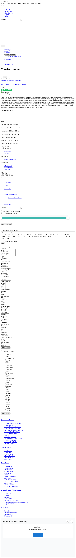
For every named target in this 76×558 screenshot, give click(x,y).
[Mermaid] (5, 327)
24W (29, 236)
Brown (8, 403)
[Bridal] (8, 250)
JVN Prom (7, 478)
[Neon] (3, 286)
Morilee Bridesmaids (10, 512)
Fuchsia (8, 386)
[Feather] (4, 303)
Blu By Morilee (9, 454)
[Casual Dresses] (8, 253)
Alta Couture (8, 451)
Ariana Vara (7, 494)
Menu (2, 46)
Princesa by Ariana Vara (11, 500)
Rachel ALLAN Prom (11, 486)
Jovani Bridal (8, 459)
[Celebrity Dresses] (6, 268)
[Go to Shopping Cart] (1, 5)
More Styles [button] (4, 507)
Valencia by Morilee (10, 437)
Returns (6, 153)
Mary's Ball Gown (9, 456)
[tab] (39, 194)
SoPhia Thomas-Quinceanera (13, 438)
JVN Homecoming (10, 480)
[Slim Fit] (5, 329)
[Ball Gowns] (6, 258)
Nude (8, 399)
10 (28, 234)
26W (34, 236)
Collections (7, 182)
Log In (6, 16)
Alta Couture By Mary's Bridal (13, 423)
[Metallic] (3, 285)
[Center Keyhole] (6, 270)
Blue (7, 371)
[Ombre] (3, 288)
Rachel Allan (8, 499)
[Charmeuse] (4, 299)
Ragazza (6, 435)
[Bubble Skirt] (6, 267)
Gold (7, 401)
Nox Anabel (8, 516)
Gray (7, 406)
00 (9, 234)
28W (39, 236)
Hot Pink (9, 384)
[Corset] (6, 271)
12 (31, 234)
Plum (7, 390)
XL (3, 238)
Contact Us (7, 151)
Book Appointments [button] (10, 194)
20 (46, 234)
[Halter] (5, 318)
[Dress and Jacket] (6, 261)
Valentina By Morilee (10, 442)
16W (8, 236)
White (8, 410)
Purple (8, 375)
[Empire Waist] (5, 326)
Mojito (8, 356)
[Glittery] (3, 283)
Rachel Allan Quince (10, 433)
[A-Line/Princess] (5, 324)
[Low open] (6, 279)
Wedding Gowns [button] (6, 447)
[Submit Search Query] (21, 208)
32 (68, 234)
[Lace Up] (6, 278)
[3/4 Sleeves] (6, 334)
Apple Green (10, 358)
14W (3, 236)
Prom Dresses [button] (5, 463)
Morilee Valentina (9, 443)
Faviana (6, 475)
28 (61, 234)
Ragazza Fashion (9, 504)
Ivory (8, 397)
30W (44, 236)
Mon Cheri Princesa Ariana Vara (13, 430)
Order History (8, 167)
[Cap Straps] (5, 341)
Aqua (8, 364)
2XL (7, 238)
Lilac (7, 377)
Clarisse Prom (8, 468)
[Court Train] (5, 312)
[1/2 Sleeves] (6, 332)
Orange (8, 393)
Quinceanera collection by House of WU (16, 502)
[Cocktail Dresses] (8, 255)
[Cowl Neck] (5, 316)
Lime (7, 362)
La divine (7, 511)
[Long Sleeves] (6, 336)
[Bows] (5, 294)
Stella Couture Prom (10, 476)
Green (8, 360)
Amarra (6, 495)
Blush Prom (7, 473)
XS (59, 236)
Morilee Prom (8, 470)
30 (65, 234)
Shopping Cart (8, 13)
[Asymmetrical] (5, 309)
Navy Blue (9, 373)
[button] (7, 49)
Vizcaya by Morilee (10, 440)
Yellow (8, 354)
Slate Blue (9, 369)
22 (50, 234)
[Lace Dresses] (6, 263)
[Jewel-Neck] (5, 321)
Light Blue (9, 367)
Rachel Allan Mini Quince (12, 432)
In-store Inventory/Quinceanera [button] (11, 490)
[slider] (67, 218)
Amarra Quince (9, 425)
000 (5, 234)
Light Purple (10, 378)
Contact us (7, 204)
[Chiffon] (4, 301)
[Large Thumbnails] (3, 74)
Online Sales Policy (10, 159)
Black (8, 404)
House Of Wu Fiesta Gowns (12, 427)
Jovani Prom (8, 483)
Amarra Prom (8, 466)
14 (35, 234)
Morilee (6, 497)
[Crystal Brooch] (5, 296)
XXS (54, 236)
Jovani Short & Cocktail (11, 481)
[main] (38, 79)
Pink (7, 382)
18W (13, 236)
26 (57, 234)
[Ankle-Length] (5, 308)
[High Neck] (5, 319)
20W (19, 236)
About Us (7, 185)
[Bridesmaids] (8, 252)
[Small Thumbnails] (1, 74)
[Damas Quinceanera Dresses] (11, 80)
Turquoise (9, 365)
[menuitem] (39, 10)
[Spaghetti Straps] (5, 344)
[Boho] (6, 260)
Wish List (7, 9)
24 (53, 234)
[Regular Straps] (5, 342)
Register (6, 14)
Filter (5, 77)
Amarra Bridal (8, 452)
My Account (8, 11)
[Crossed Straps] (6, 276)
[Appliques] (5, 291)
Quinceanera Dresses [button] (7, 420)
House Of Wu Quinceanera (12, 428)
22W (24, 236)
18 (42, 234)
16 (39, 234)
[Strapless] (5, 345)
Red (7, 391)
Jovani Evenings (9, 485)
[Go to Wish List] (3, 5)
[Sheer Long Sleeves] (6, 337)
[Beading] (5, 293)
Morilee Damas (8, 64)
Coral (8, 395)
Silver (8, 408)
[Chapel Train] (5, 311)
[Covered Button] (6, 275)
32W (49, 236)
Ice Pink (8, 380)
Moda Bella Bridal (9, 457)
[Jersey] (4, 304)
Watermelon (9, 388)
